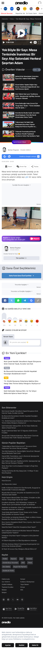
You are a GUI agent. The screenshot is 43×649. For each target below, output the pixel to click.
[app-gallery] (32, 609)
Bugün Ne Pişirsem (20, 567)
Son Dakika (6, 567)
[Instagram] (4, 599)
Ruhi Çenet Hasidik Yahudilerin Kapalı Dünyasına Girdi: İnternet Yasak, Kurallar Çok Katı (22, 362)
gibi (26, 177)
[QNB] (31, 9)
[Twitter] (13, 599)
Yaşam (7, 358)
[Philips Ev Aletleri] (12, 9)
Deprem (13, 559)
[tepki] (4, 321)
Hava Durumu (6, 480)
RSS (21, 590)
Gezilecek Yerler (8, 570)
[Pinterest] (22, 599)
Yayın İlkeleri (24, 584)
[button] (35, 42)
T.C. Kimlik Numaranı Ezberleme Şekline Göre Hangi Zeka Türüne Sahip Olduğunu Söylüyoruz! (22, 382)
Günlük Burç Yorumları (10, 562)
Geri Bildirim (6, 582)
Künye (22, 587)
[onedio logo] (20, 622)
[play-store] (20, 609)
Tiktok (30, 562)
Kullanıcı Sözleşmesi (27, 582)
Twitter (5, 559)
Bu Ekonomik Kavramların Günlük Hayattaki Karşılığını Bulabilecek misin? (20, 372)
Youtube (29, 559)
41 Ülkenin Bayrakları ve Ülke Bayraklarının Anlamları (19, 540)
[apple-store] (8, 609)
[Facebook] (8, 599)
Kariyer (22, 579)
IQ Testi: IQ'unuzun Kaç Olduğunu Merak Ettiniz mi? (19, 549)
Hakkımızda (6, 579)
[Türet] (37, 9)
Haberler (5, 19)
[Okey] (18, 9)
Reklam (4, 590)
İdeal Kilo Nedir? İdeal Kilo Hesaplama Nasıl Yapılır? (19, 527)
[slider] (21, 40)
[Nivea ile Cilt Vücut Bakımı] (5, 9)
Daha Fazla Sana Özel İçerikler (20, 276)
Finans (7, 368)
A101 (23, 562)
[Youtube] (17, 599)
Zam (21, 559)
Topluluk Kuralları (7, 587)
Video (12, 19)
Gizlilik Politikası (7, 584)
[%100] (25, 9)
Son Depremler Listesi (9, 484)
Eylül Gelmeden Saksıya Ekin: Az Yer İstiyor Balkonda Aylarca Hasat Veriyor (20, 392)
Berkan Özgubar (19, 150)
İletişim (4, 592)
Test (6, 378)
